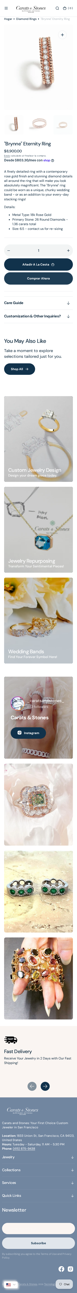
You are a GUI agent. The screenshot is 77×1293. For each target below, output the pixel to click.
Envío (7, 155)
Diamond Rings (26, 19)
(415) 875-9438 (24, 1149)
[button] (6, 8)
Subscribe (38, 1243)
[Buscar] (57, 8)
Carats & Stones (27, 1284)
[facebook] (61, 1269)
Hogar (8, 19)
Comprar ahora (38, 278)
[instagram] (70, 1269)
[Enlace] (38, 439)
